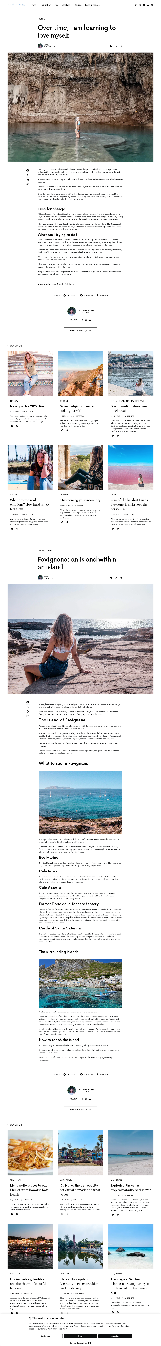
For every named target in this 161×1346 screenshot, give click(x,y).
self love (69, 284)
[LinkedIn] (148, 5)
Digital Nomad (117, 401)
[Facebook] (144, 5)
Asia (12, 1180)
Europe (41, 551)
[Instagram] (136, 5)
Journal (42, 19)
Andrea (46, 45)
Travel (49, 551)
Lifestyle (139, 401)
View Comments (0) (79, 331)
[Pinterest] (140, 5)
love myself (58, 284)
